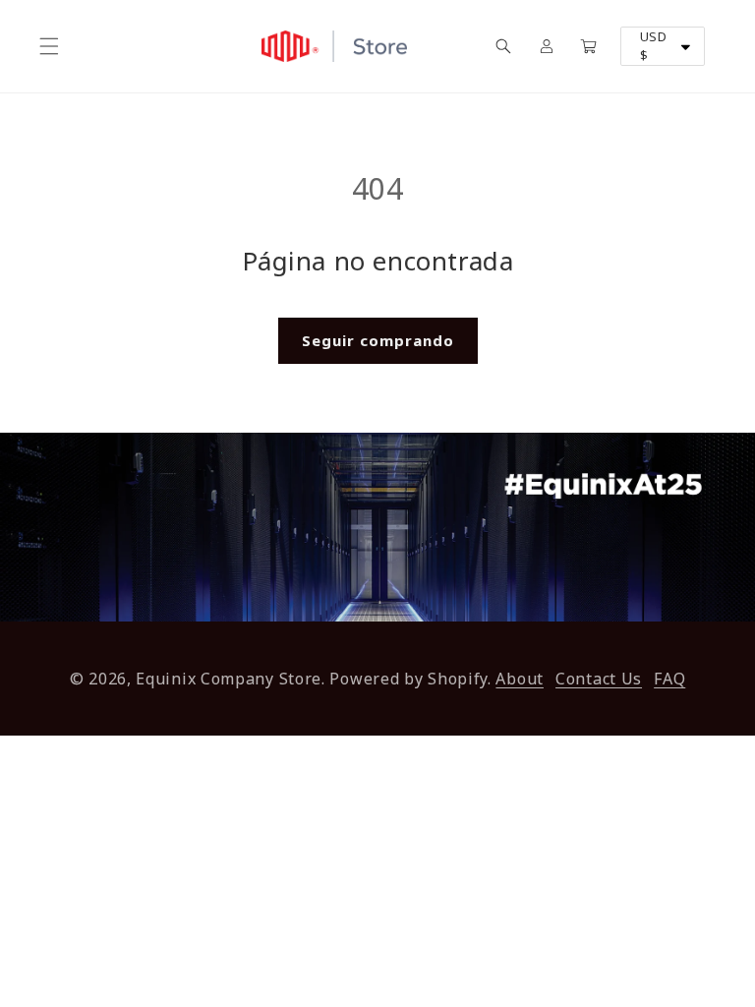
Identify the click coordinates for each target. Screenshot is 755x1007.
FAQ (669, 678)
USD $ (653, 46)
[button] (49, 46)
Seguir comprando (378, 340)
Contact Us (598, 678)
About (519, 678)
